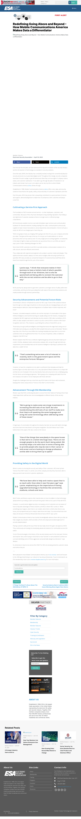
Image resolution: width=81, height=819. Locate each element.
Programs (32, 780)
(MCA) (29, 185)
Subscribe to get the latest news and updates (26, 565)
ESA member (52, 554)
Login (73, 2)
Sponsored (33, 642)
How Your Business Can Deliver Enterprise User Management (30, 742)
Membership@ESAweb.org (64, 786)
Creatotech (74, 811)
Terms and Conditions (13, 813)
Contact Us (43, 3)
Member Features (18, 155)
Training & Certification (37, 635)
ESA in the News (35, 645)
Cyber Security (34, 632)
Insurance (32, 783)
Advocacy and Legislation (37, 639)
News (42, 1)
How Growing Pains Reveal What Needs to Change (49, 751)
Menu (74, 8)
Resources (32, 789)
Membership (34, 622)
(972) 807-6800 (61, 784)
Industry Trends (35, 629)
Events (31, 786)
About (31, 771)
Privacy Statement (33, 811)
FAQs (46, 1)
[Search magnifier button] (69, 2)
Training (32, 777)
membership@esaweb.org (38, 559)
